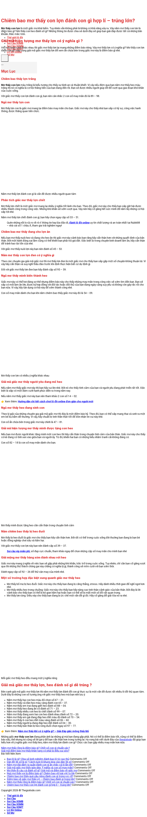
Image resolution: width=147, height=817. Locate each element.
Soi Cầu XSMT (15, 807)
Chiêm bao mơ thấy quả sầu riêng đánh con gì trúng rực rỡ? (40, 776)
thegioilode (125, 739)
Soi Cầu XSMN (15, 804)
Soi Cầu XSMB (15, 43)
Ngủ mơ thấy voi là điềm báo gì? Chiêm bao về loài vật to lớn (41, 773)
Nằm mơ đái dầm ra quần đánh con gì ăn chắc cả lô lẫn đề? (40, 764)
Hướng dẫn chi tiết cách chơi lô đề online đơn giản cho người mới (55, 401)
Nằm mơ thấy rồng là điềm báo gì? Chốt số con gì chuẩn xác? (35, 748)
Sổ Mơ (10, 54)
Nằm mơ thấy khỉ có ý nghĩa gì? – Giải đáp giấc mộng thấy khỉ (53, 731)
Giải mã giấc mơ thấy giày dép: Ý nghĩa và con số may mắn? (40, 767)
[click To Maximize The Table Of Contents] (4, 58)
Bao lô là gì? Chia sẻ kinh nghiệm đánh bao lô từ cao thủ (38, 759)
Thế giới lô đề (15, 37)
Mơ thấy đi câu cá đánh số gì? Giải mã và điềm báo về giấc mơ (42, 770)
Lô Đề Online (14, 51)
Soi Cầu (11, 798)
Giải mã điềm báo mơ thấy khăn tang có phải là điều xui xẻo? (35, 750)
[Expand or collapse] (2, 64)
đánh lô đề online (79, 222)
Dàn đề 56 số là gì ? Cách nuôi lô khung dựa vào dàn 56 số (39, 761)
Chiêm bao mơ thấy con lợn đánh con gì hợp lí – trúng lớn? (39, 784)
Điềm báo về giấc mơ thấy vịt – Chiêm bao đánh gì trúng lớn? (41, 779)
